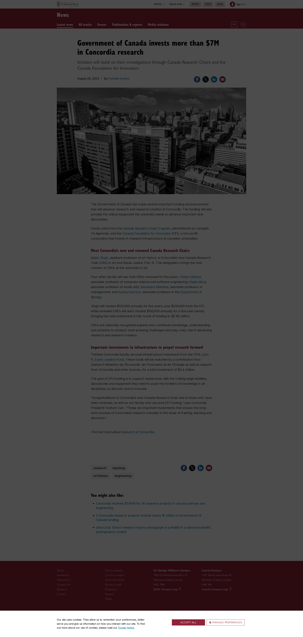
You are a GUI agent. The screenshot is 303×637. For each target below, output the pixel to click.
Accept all (188, 622)
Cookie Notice (126, 627)
